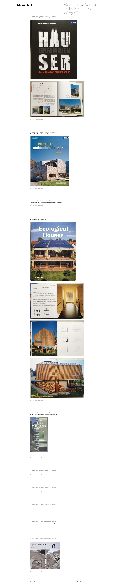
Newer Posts (33, 581)
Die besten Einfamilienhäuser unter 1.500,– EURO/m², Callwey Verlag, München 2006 (45, 523)
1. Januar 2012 (34, 16)
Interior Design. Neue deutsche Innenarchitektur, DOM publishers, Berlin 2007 (44, 505)
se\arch (24, 4)
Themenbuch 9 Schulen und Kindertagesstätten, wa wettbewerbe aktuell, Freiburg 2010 (46, 202)
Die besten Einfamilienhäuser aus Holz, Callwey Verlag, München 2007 (43, 488)
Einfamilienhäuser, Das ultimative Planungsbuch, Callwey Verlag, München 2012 (44, 17)
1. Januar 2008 (34, 218)
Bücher (41, 119)
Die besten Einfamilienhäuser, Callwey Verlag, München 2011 (41, 133)
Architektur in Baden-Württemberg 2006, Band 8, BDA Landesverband (42, 540)
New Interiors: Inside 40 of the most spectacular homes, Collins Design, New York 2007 (45, 471)
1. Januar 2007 (34, 413)
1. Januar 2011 (34, 132)
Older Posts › (80, 581)
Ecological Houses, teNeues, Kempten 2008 (38, 219)
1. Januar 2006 (34, 521)
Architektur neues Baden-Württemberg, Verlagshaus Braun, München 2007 (43, 414)
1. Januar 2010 (34, 201)
